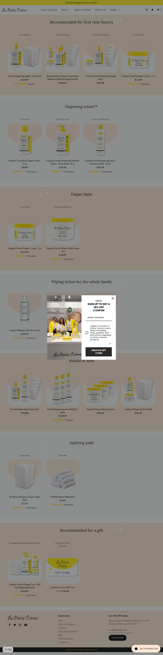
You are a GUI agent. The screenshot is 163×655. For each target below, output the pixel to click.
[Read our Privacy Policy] (110, 343)
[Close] (113, 298)
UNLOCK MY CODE (98, 352)
